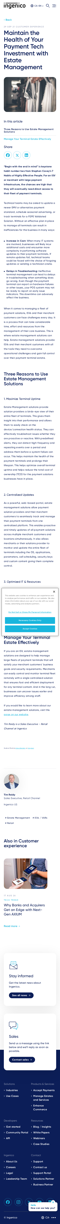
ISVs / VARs (41, 817)
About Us (11, 1161)
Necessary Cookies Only (30, 620)
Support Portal (42, 1173)
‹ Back (8, 19)
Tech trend (11, 900)
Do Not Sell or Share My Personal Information (29, 612)
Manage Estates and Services (43, 1097)
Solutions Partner (43, 1178)
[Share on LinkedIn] (26, 155)
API (8, 1138)
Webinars (39, 1138)
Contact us (40, 1167)
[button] (37, 6)
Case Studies (41, 1144)
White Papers (41, 1132)
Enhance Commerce (40, 1107)
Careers (11, 1167)
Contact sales (20, 1059)
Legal (9, 1173)
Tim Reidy (9, 794)
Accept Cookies (30, 629)
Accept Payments (44, 1090)
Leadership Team (16, 1178)
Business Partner (43, 1184)
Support (38, 1161)
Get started (13, 1126)
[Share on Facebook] (8, 155)
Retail (10, 823)
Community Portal (17, 1132)
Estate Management (18, 817)
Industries (12, 1090)
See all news (19, 995)
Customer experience (30, 27)
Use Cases (12, 1096)
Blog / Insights (42, 1126)
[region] (29, 612)
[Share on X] (17, 155)
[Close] (54, 591)
